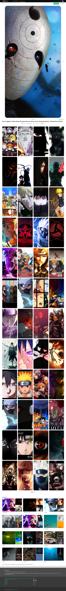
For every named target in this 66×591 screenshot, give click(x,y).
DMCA (16, 589)
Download (56, 3)
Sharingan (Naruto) (29, 123)
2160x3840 (13, 579)
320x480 (24, 578)
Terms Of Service (14, 589)
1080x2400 (8, 578)
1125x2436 (8, 579)
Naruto (34, 123)
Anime (37, 123)
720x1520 (16, 579)
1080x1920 (6, 578)
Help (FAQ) (34, 584)
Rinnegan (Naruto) (41, 123)
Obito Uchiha (23, 123)
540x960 (11, 579)
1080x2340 (11, 578)
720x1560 (26, 578)
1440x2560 (29, 578)
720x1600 (19, 578)
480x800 (22, 578)
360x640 (5, 579)
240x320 (17, 578)
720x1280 (14, 578)
